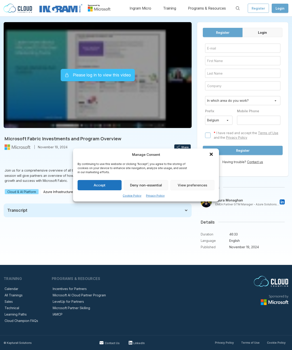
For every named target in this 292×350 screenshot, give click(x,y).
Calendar (11, 289)
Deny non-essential (146, 185)
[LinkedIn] (282, 201)
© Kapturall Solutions (18, 343)
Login (280, 8)
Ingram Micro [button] (140, 8)
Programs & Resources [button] (207, 8)
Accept (99, 185)
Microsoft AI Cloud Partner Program (79, 295)
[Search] (237, 8)
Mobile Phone (248, 111)
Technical (12, 308)
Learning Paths (16, 314)
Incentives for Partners (70, 289)
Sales (9, 301)
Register (258, 8)
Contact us (255, 162)
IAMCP (58, 314)
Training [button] (169, 8)
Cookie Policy (132, 195)
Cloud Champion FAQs (21, 321)
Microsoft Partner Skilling (71, 308)
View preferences (192, 185)
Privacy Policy (155, 195)
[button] (211, 154)
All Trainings (14, 295)
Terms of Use (268, 133)
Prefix (209, 111)
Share (185, 147)
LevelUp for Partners (68, 301)
